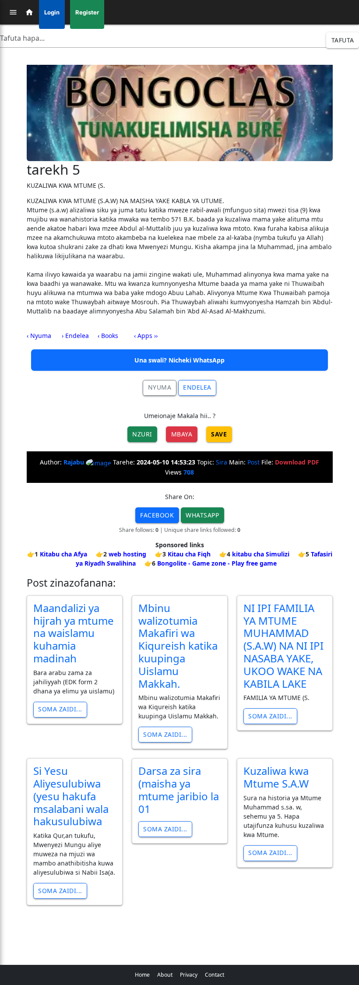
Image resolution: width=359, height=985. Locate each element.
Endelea (197, 387)
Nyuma (160, 387)
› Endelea (75, 335)
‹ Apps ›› (146, 335)
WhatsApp (202, 515)
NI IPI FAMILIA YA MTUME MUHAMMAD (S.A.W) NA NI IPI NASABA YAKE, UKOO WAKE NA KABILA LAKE (283, 646)
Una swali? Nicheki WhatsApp (179, 360)
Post (253, 462)
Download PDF (297, 462)
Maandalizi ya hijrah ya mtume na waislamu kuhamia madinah (73, 633)
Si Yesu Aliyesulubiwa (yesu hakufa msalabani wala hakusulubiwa (71, 795)
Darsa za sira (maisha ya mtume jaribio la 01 (178, 789)
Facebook (157, 515)
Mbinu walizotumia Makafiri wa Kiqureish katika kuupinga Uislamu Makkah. (178, 646)
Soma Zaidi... (60, 709)
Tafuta (342, 40)
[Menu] (13, 12)
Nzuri (142, 434)
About (164, 974)
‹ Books (108, 335)
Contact (214, 974)
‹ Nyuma (39, 335)
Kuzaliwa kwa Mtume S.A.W (276, 777)
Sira (221, 462)
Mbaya (182, 434)
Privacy (188, 974)
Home (142, 974)
